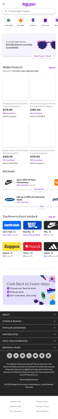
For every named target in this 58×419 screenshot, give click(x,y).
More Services (16, 411)
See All (52, 67)
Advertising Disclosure (29, 379)
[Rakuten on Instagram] (9, 355)
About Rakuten (42, 411)
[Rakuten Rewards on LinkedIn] (48, 355)
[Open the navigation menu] (4, 4)
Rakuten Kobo (15, 406)
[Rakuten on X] (29, 355)
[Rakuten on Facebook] (22, 355)
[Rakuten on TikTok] (16, 355)
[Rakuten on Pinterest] (42, 355)
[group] (15, 96)
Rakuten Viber (42, 401)
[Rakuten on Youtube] (35, 355)
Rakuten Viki (15, 401)
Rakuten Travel (42, 406)
